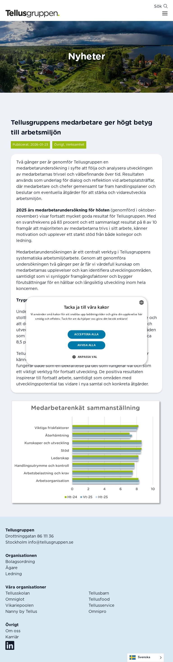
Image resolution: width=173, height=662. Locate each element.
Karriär (12, 637)
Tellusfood (99, 600)
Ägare (11, 568)
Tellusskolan (17, 593)
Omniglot (14, 600)
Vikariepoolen (19, 606)
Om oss (12, 631)
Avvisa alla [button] (86, 345)
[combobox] (141, 302)
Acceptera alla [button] (86, 334)
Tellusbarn (99, 593)
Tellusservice (101, 606)
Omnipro (97, 612)
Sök (158, 7)
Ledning (13, 574)
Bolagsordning (20, 562)
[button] (86, 357)
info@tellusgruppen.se (50, 542)
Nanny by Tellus (21, 612)
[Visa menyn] (165, 13)
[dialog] (86, 331)
